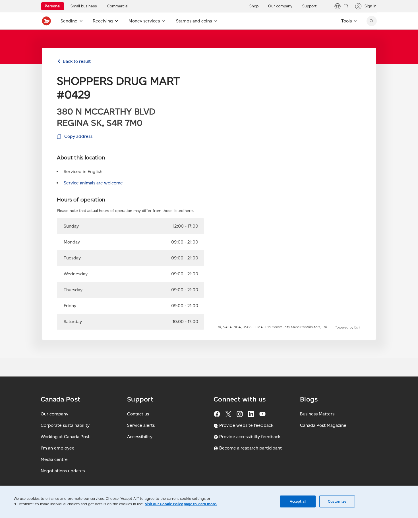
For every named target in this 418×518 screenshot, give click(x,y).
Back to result (77, 61)
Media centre (54, 459)
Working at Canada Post (65, 436)
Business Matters (317, 414)
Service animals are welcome (93, 183)
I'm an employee (58, 448)
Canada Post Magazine (323, 425)
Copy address (78, 136)
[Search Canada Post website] (372, 21)
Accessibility (139, 436)
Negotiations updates (63, 470)
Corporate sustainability (65, 425)
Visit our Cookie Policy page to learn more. (181, 504)
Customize (337, 501)
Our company (54, 414)
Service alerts (141, 425)
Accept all (298, 501)
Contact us (138, 414)
